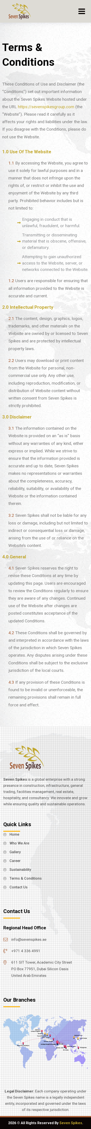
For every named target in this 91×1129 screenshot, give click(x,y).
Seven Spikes (70, 1123)
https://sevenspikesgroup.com (46, 106)
